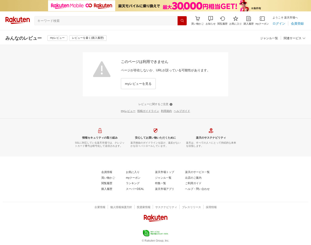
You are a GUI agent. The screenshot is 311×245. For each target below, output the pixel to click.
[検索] (182, 20)
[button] (211, 20)
